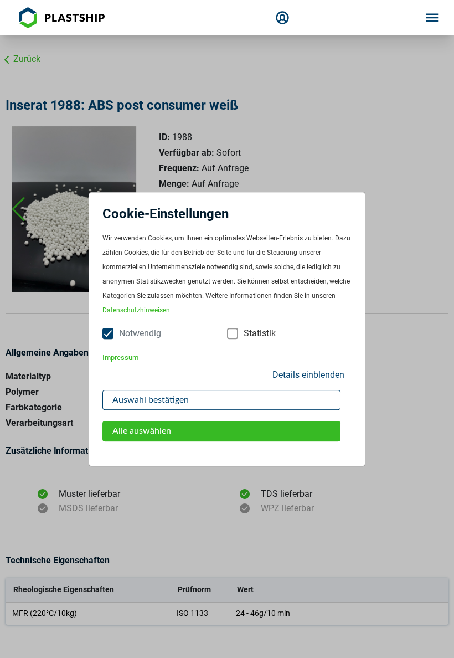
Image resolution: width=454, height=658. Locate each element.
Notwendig (140, 333)
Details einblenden (308, 374)
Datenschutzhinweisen (136, 311)
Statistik (260, 333)
